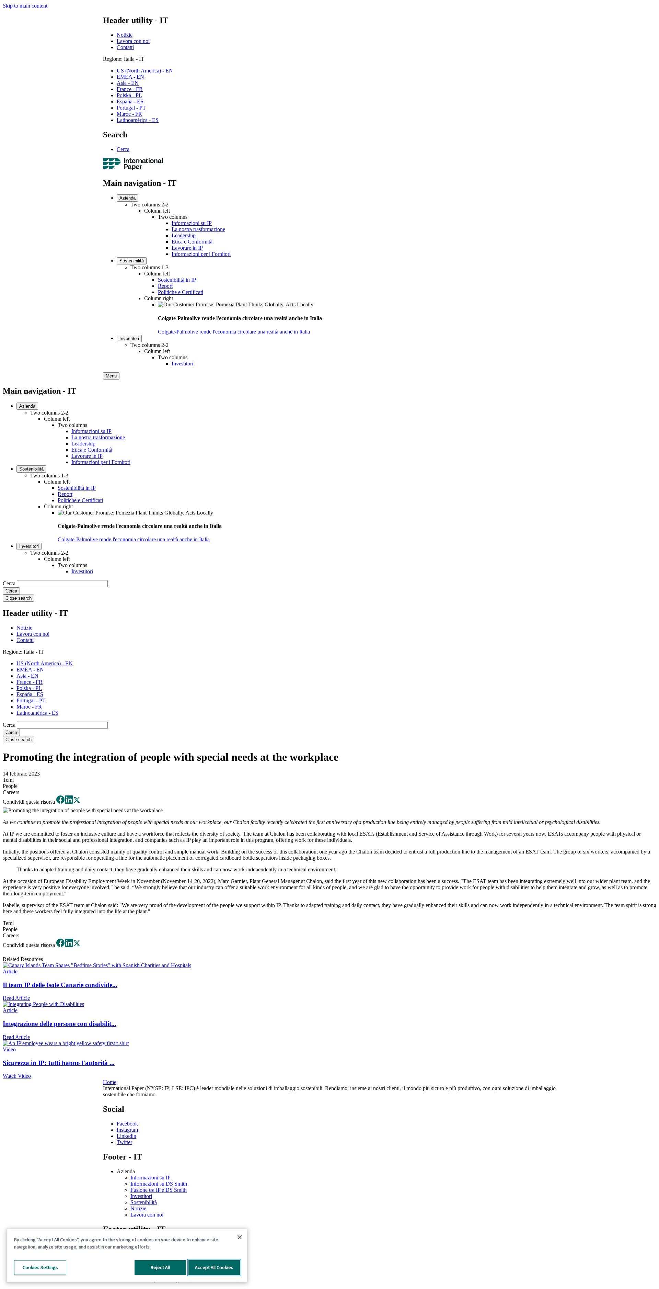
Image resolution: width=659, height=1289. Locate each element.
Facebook (127, 1124)
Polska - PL (129, 95)
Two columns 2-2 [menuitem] (149, 204)
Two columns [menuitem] (172, 217)
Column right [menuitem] (158, 298)
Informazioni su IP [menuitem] (192, 223)
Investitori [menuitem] (129, 338)
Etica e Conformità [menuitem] (192, 242)
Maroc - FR (129, 114)
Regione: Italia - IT (123, 59)
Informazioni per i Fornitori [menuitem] (201, 254)
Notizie (124, 35)
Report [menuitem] (165, 286)
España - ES (130, 101)
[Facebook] (60, 802)
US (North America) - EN (145, 71)
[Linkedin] (69, 802)
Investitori (141, 1196)
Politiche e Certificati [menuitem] (180, 292)
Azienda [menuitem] (127, 198)
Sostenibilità (143, 1202)
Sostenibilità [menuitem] (131, 260)
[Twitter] (76, 802)
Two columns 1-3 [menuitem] (149, 267)
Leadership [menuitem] (184, 235)
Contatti (125, 47)
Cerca (123, 149)
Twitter (124, 1142)
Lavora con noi (133, 41)
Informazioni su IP (150, 1177)
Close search (18, 598)
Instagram (127, 1130)
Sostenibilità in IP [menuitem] (177, 280)
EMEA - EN (130, 77)
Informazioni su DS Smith (158, 1184)
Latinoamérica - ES (138, 120)
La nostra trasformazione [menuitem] (198, 229)
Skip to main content (25, 6)
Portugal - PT (131, 108)
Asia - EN (128, 83)
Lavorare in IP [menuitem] (187, 248)
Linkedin (126, 1136)
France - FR (130, 89)
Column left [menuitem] (157, 211)
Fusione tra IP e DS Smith (158, 1190)
